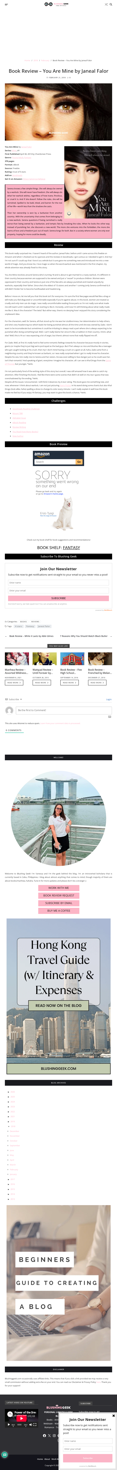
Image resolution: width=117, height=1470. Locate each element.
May (12, 1155)
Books (23, 621)
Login (109, 699)
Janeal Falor (26, 146)
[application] (21, 1418)
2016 (13, 1184)
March (13, 1164)
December (14, 1131)
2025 (13, 1096)
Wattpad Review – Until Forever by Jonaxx (43, 673)
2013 (13, 1199)
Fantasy (27, 157)
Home (40, 1459)
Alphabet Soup (19, 418)
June (12, 1150)
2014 (13, 1194)
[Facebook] (44, 1435)
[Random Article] (106, 4)
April (12, 1160)
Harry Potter (65, 385)
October (13, 1140)
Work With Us (57, 1459)
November (15, 1136)
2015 (13, 1189)
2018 (13, 1126)
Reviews (35, 621)
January (13, 1174)
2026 (13, 1091)
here (98, 1382)
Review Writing (19, 427)
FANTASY (71, 547)
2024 (13, 1101)
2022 (13, 1111)
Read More (12, 682)
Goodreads (17, 175)
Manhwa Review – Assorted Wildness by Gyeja (15, 673)
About (47, 1459)
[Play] (8, 1424)
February (14, 1169)
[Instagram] (54, 1435)
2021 (13, 1116)
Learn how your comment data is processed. (60, 723)
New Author (17, 436)
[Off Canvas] (6, 4)
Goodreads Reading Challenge (26, 408)
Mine (14, 150)
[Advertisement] (58, 31)
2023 (13, 1106)
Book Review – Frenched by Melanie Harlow (100, 673)
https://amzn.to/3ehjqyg (34, 179)
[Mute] (30, 1424)
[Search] (111, 4)
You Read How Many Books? (25, 431)
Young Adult (17, 157)
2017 (13, 1179)
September (15, 1145)
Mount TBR (17, 413)
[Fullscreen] (34, 1424)
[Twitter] (49, 1435)
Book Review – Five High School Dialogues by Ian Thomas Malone (71, 674)
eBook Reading (19, 422)
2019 (13, 1121)
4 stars (18, 626)
